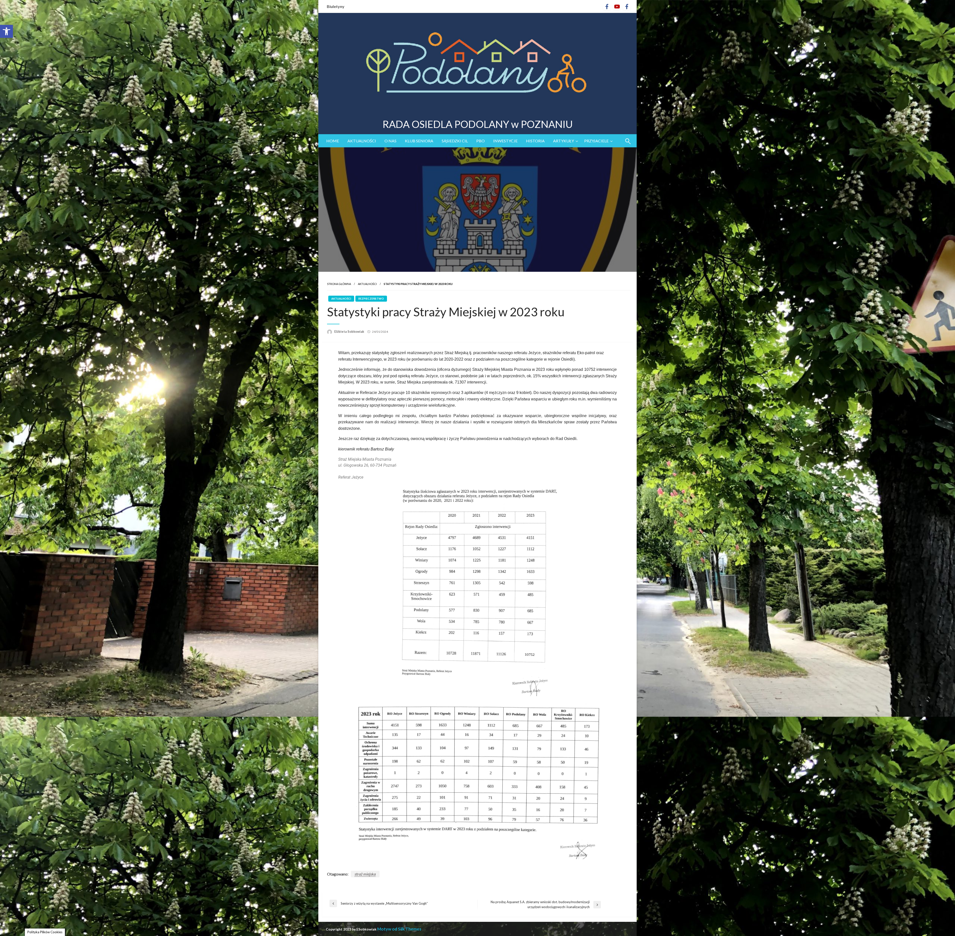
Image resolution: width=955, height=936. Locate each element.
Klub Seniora (419, 140)
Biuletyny (335, 6)
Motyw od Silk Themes (399, 929)
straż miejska (365, 874)
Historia (535, 140)
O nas (390, 140)
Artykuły (563, 140)
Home (332, 140)
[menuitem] (332, 140)
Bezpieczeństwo (371, 298)
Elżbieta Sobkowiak (349, 331)
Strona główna (339, 283)
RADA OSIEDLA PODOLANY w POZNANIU (477, 124)
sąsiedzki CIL (455, 140)
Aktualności (361, 140)
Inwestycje (505, 140)
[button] (6, 31)
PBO (480, 140)
